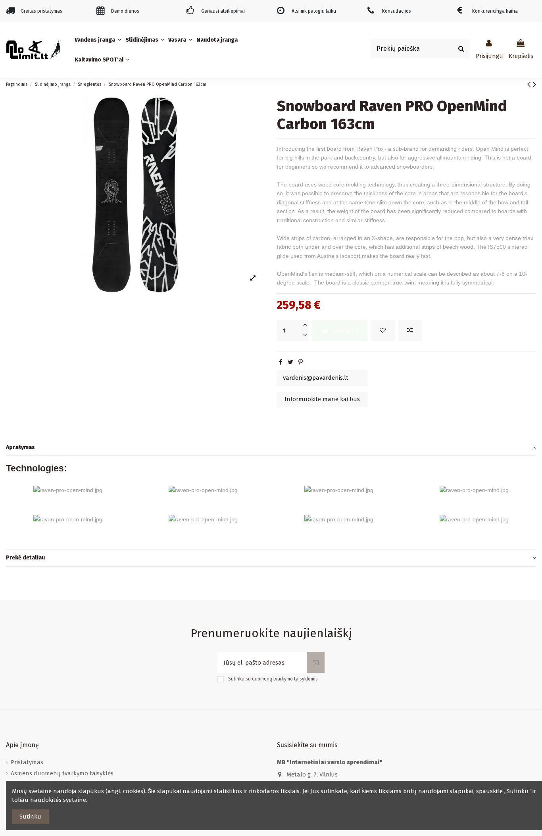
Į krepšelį (345, 330)
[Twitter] (290, 362)
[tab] (271, 448)
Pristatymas (27, 762)
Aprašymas (20, 447)
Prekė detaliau (25, 557)
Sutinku (30, 816)
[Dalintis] (281, 362)
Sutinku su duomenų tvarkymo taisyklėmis (273, 679)
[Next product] (534, 84)
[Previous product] (530, 84)
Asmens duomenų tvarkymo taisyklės (62, 773)
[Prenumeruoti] (316, 662)
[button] (98, 40)
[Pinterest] (300, 362)
